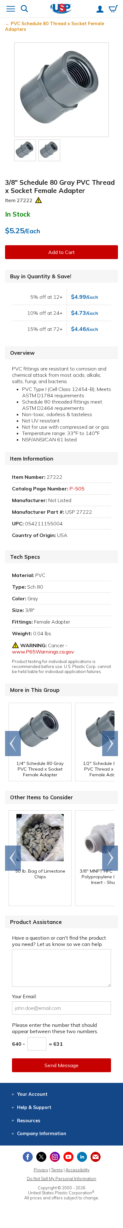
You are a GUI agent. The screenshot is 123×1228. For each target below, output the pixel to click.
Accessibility (78, 1169)
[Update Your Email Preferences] (95, 1157)
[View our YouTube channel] (68, 1157)
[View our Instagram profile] (55, 1157)
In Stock (17, 214)
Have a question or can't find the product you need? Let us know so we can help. (59, 941)
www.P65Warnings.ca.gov (43, 651)
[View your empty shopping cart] (113, 9)
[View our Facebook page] (27, 1157)
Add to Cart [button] (61, 252)
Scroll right (110, 743)
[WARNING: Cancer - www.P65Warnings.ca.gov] (38, 200)
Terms (57, 1169)
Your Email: (24, 996)
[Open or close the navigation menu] (10, 9)
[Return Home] (61, 9)
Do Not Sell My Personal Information (61, 1178)
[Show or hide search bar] (24, 9)
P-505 (77, 488)
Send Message (61, 1065)
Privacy (41, 1169)
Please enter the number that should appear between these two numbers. (55, 1028)
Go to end (13, 743)
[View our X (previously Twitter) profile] (41, 1157)
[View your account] (100, 10)
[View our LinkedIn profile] (82, 1157)
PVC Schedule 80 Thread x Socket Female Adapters (54, 26)
